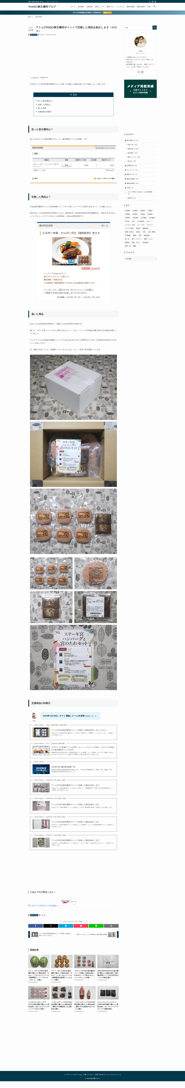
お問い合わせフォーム (102, 1074)
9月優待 (127, 218)
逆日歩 (132, 161)
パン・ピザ (140, 225)
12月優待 (152, 218)
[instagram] (152, 1)
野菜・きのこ (136, 242)
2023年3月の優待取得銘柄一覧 (63, 767)
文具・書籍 (151, 232)
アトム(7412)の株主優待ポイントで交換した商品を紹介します (75, 785)
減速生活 (132, 198)
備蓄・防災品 (129, 232)
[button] (35, 926)
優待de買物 (34, 34)
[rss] (155, 1)
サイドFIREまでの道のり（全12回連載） (140, 193)
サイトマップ (115, 1074)
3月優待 (142, 210)
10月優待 (135, 218)
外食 (144, 232)
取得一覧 (132, 144)
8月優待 (150, 214)
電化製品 (145, 242)
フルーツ (149, 225)
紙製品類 (146, 235)
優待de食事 (133, 183)
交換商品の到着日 (44, 112)
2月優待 (135, 210)
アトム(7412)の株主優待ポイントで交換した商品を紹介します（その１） (79, 730)
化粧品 (138, 232)
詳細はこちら (107, 12)
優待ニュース (134, 157)
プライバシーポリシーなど (74, 1074)
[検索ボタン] (154, 7)
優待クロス (132, 174)
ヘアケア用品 (129, 228)
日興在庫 (132, 165)
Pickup (127, 221)
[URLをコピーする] (111, 926)
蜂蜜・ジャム (148, 239)
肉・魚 (42, 34)
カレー (149, 221)
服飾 (134, 235)
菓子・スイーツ (137, 239)
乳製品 (138, 228)
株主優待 (132, 140)
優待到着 (133, 149)
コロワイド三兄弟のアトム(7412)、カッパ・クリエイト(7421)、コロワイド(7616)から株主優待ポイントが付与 (82, 748)
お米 (133, 221)
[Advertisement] (73, 54)
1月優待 (127, 210)
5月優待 (127, 214)
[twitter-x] (149, 1)
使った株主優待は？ (45, 101)
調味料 (127, 242)
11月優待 (143, 218)
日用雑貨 (128, 235)
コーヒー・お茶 (130, 225)
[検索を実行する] (154, 28)
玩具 (140, 235)
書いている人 (88, 1074)
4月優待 (150, 210)
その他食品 (140, 221)
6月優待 (135, 214)
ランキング (132, 170)
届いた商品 (42, 108)
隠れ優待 (132, 153)
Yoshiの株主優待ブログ (42, 6)
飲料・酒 (128, 246)
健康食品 (145, 228)
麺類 (134, 246)
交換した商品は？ (44, 104)
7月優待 (142, 214)
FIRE (130, 188)
